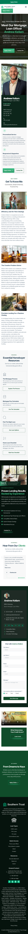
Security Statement (14, 858)
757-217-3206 (6, 120)
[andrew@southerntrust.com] (4, 123)
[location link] (22, 625)
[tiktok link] (15, 881)
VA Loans (14, 834)
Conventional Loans (14, 836)
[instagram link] (18, 881)
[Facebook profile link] (5, 625)
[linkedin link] (12, 881)
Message (6, 680)
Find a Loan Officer (14, 843)
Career (14, 863)
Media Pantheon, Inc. (15, 931)
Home (3, 21)
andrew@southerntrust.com (10, 124)
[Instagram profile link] (8, 625)
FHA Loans (14, 831)
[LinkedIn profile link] (12, 625)
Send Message (14, 698)
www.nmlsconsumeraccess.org (10, 889)
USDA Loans (14, 829)
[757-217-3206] (4, 118)
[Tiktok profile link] (19, 625)
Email (5, 671)
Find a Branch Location (14, 846)
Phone (4, 663)
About (14, 848)
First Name (6, 647)
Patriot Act (14, 861)
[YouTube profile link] (15, 625)
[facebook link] (9, 881)
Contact (14, 851)
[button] (26, 7)
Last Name (6, 655)
